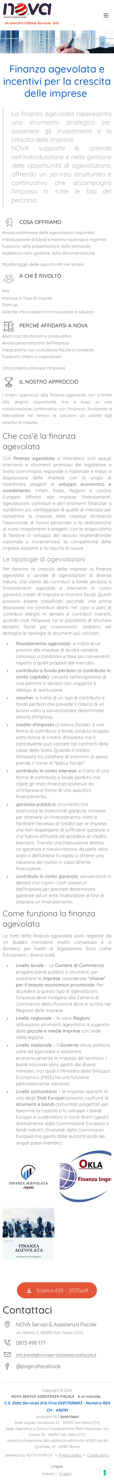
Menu (106, 15)
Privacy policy (70, 1455)
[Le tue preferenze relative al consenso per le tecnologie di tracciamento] (105, 1473)
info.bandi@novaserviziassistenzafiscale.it (56, 1355)
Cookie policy (98, 1455)
